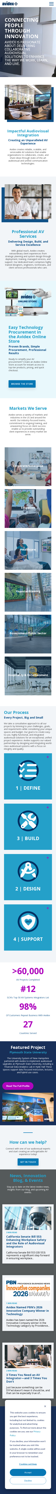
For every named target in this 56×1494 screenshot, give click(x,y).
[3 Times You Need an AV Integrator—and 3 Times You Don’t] (28, 1356)
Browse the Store (22, 383)
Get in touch (28, 1161)
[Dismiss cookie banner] (45, 1407)
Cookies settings (28, 1464)
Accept (28, 1472)
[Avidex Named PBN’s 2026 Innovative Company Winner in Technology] (28, 1289)
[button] (51, 3)
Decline (28, 1480)
